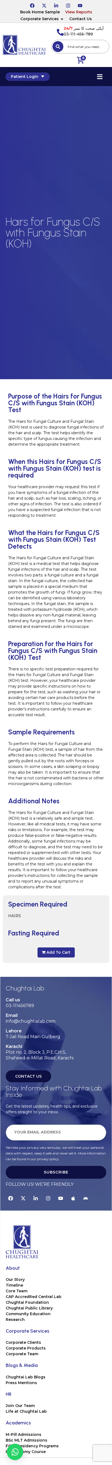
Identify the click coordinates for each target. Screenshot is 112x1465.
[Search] (57, 46)
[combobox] (80, 46)
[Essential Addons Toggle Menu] (100, 76)
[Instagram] (68, 4)
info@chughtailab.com (30, 1021)
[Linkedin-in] (56, 4)
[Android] (86, 1197)
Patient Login (24, 76)
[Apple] (73, 1197)
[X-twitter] (44, 4)
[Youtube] (80, 4)
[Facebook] (32, 4)
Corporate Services (39, 18)
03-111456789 (20, 1005)
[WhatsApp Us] (15, 1452)
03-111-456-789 (78, 34)
